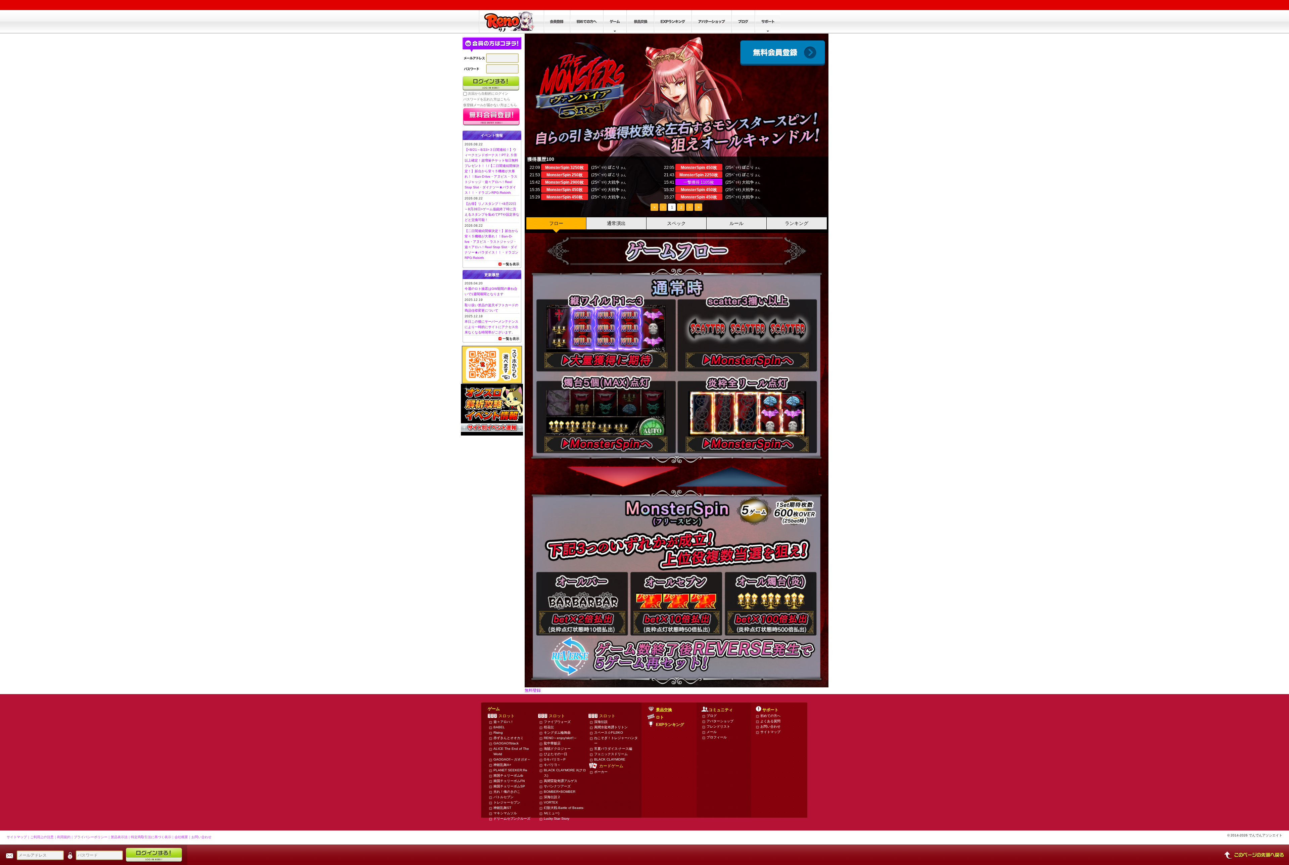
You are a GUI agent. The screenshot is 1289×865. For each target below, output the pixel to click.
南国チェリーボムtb (508, 775)
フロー (556, 223)
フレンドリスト (718, 726)
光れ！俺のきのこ (506, 791)
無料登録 (533, 690)
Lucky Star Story (556, 818)
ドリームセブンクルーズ (511, 818)
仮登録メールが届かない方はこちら (490, 105)
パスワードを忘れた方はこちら (486, 99)
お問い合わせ (770, 726)
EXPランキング (670, 724)
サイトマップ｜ (18, 837)
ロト (660, 717)
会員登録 (782, 52)
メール (712, 732)
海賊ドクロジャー (557, 748)
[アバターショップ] (711, 21)
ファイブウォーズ (557, 722)
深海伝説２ (552, 797)
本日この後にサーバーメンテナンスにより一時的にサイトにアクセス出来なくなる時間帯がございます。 (491, 327)
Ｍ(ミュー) (551, 813)
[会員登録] (557, 21)
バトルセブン (503, 797)
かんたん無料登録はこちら (491, 117)
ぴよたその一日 (555, 754)
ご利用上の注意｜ (43, 837)
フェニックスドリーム (611, 754)
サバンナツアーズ (557, 786)
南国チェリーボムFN (509, 781)
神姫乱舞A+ (502, 765)
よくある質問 (770, 721)
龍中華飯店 (552, 743)
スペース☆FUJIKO (608, 732)
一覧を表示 (511, 264)
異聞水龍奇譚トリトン (611, 727)
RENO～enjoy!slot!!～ (560, 738)
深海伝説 (601, 722)
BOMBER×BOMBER (559, 791)
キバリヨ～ (552, 765)
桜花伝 (549, 727)
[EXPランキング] (672, 21)
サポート (770, 710)
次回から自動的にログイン (488, 93)
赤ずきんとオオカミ (508, 738)
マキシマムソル (505, 813)
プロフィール (717, 737)
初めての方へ (770, 716)
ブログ (712, 716)
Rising (498, 732)
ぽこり (614, 167)
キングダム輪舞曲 (557, 732)
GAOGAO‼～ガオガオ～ (512, 759)
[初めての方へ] (586, 21)
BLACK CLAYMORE (609, 759)
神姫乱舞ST (502, 808)
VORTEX (551, 802)
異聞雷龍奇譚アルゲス (560, 781)
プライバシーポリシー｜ (92, 837)
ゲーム (494, 709)
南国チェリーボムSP (509, 786)
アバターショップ (720, 721)
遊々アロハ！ (503, 722)
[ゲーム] (614, 21)
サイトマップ (770, 732)
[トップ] (511, 21)
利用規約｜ (65, 837)
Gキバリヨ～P (555, 759)
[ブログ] (743, 21)
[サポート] (767, 21)
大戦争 (614, 182)
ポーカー (601, 772)
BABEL (499, 727)
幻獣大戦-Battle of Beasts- (564, 808)
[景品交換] (640, 21)
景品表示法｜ (121, 837)
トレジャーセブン (506, 802)
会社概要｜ (183, 837)
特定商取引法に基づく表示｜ (153, 837)
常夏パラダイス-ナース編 (613, 748)
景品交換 (664, 710)
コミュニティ (721, 710)
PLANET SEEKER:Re (510, 770)
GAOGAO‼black (506, 743)
